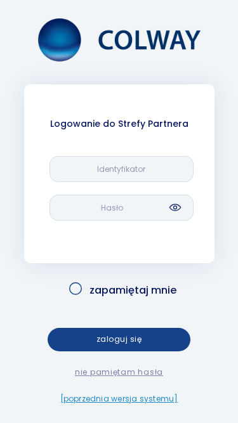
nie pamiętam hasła (119, 372)
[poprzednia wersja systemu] (119, 398)
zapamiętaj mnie (132, 290)
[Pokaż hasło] (175, 207)
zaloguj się (119, 339)
